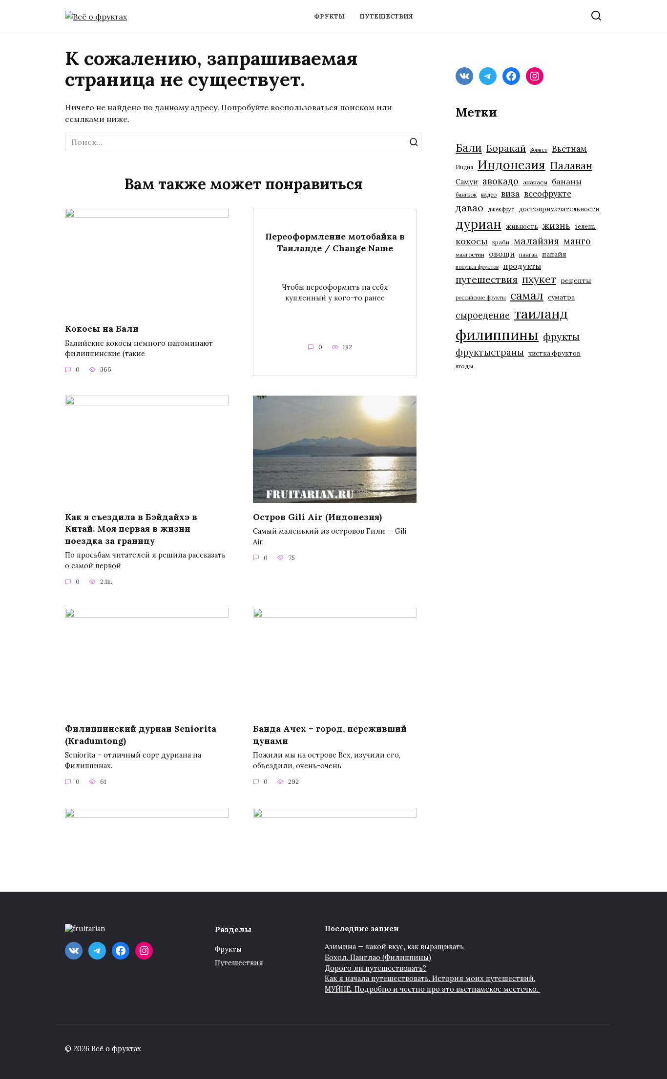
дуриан (478, 224)
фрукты (561, 336)
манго (577, 241)
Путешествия (386, 16)
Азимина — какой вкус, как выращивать (394, 946)
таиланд (541, 313)
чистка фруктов (554, 353)
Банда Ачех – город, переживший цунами (330, 734)
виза (510, 193)
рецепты (576, 280)
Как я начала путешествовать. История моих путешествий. (430, 978)
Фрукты (329, 16)
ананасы (535, 182)
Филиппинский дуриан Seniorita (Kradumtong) (140, 734)
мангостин (470, 254)
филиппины (497, 334)
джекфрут (501, 209)
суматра (561, 297)
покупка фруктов (477, 266)
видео (489, 194)
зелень (585, 226)
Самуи (467, 181)
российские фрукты (481, 297)
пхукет (539, 279)
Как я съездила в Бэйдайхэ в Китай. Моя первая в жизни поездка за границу (131, 528)
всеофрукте (547, 193)
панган (528, 254)
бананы (567, 181)
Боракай (506, 148)
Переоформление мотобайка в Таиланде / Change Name (335, 242)
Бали (469, 148)
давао (469, 207)
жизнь (556, 225)
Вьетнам (569, 148)
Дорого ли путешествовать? (375, 968)
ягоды (464, 366)
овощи (502, 254)
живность (522, 226)
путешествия (487, 279)
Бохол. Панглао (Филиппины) (378, 957)
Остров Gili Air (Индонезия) (317, 516)
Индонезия (511, 165)
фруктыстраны (490, 352)
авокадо (500, 181)
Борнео (538, 149)
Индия (464, 167)
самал (526, 295)
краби (500, 242)
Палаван (571, 165)
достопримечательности (559, 209)
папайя (554, 254)
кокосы (472, 241)
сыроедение (483, 315)
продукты (522, 266)
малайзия (536, 241)
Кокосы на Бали (102, 328)
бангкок (466, 194)
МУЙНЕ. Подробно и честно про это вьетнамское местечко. (432, 989)
